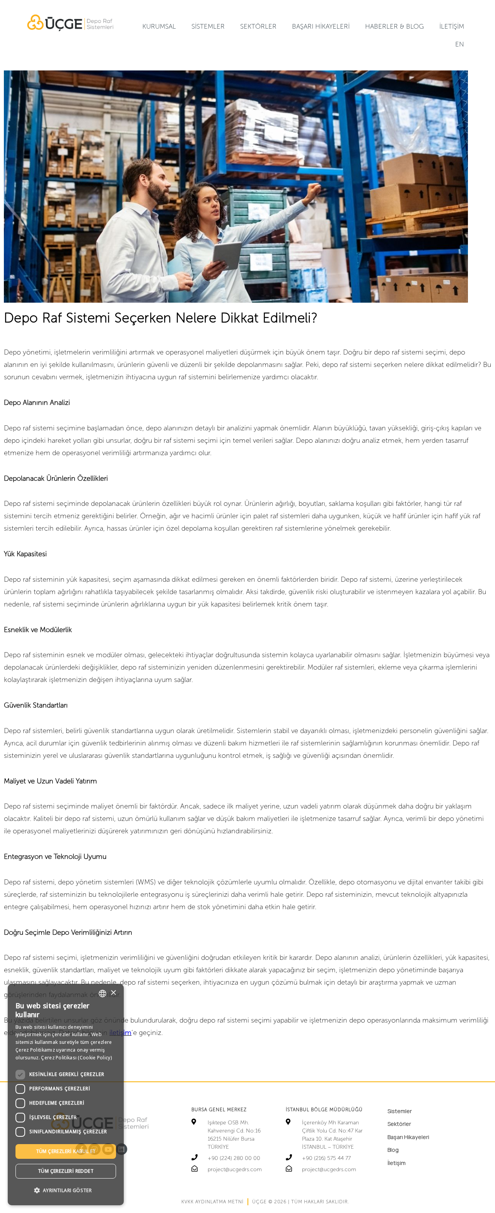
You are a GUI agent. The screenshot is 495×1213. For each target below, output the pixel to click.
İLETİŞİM (451, 26)
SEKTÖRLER (258, 26)
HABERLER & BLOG (394, 26)
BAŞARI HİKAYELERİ (321, 26)
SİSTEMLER (208, 26)
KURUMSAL (159, 26)
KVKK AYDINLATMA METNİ (212, 1201)
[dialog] (66, 1094)
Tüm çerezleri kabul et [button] (66, 1151)
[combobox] (102, 993)
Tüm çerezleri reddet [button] (66, 1171)
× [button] (113, 993)
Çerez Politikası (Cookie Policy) (76, 1057)
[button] (65, 1191)
